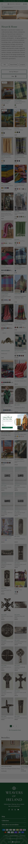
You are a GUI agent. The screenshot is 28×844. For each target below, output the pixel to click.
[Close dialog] (26, 414)
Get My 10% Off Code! (7, 427)
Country (3, 424)
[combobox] (7, 426)
